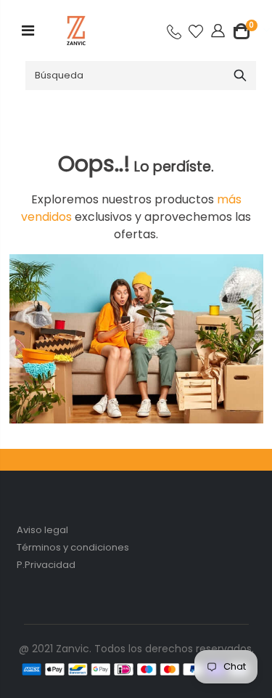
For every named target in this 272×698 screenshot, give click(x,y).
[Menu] (28, 30)
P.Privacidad (46, 565)
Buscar (239, 75)
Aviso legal (42, 530)
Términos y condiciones (73, 547)
